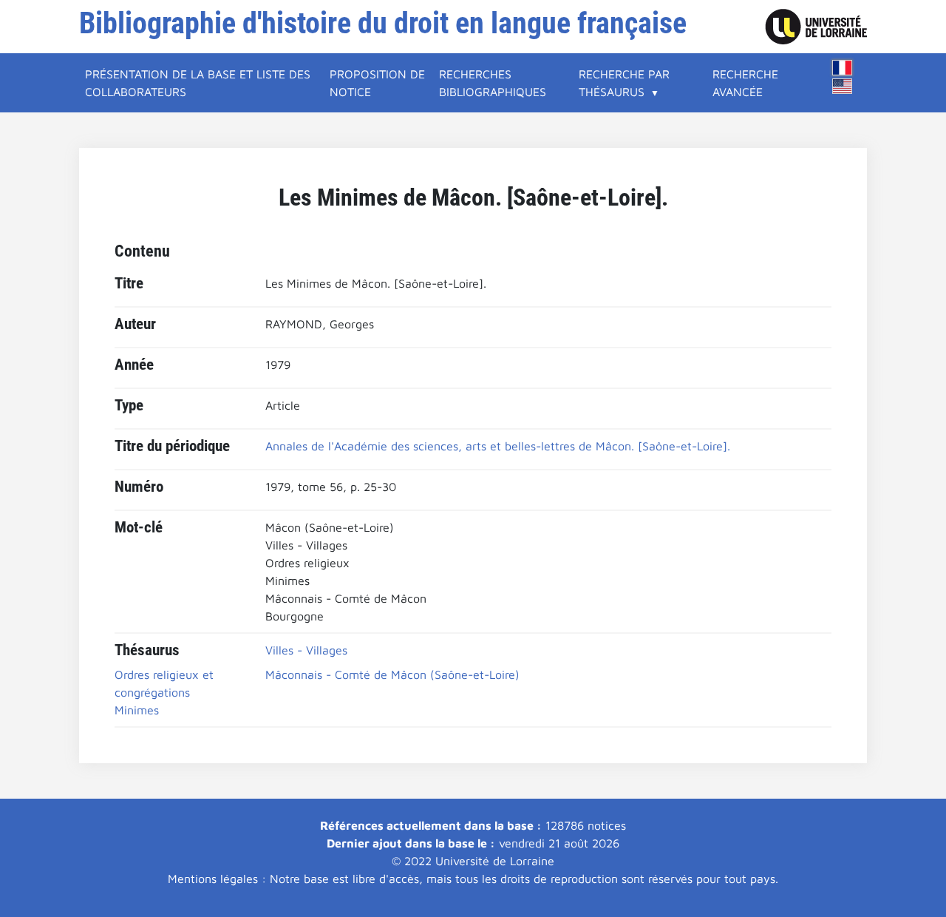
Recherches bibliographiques (492, 82)
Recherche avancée (745, 82)
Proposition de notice (377, 82)
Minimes (137, 710)
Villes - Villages (306, 650)
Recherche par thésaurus (624, 82)
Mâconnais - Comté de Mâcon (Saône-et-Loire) (392, 674)
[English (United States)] (842, 86)
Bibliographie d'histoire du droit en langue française (383, 23)
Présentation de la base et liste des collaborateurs (197, 82)
